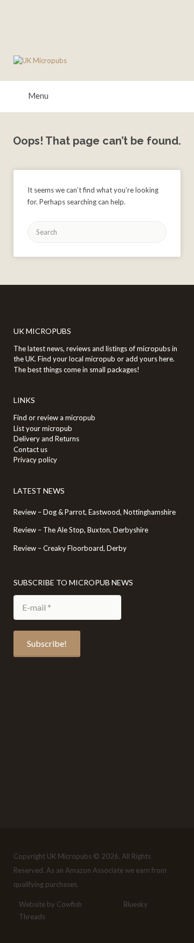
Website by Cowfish (50, 904)
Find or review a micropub (54, 417)
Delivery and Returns (46, 438)
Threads (32, 916)
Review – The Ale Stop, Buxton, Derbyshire (80, 529)
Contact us (30, 449)
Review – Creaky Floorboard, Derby (70, 548)
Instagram (111, 904)
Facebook (94, 904)
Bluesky (135, 904)
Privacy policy (35, 459)
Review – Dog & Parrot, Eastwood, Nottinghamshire (94, 512)
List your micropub (42, 428)
